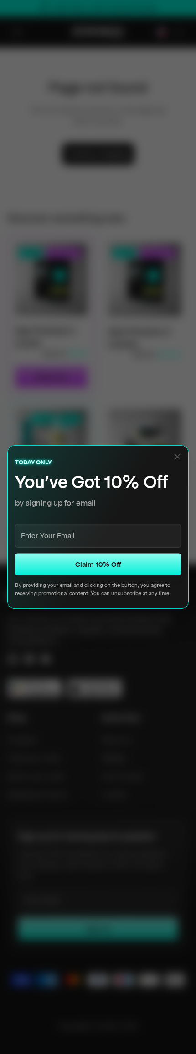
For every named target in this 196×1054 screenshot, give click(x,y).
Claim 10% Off (98, 564)
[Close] (177, 456)
